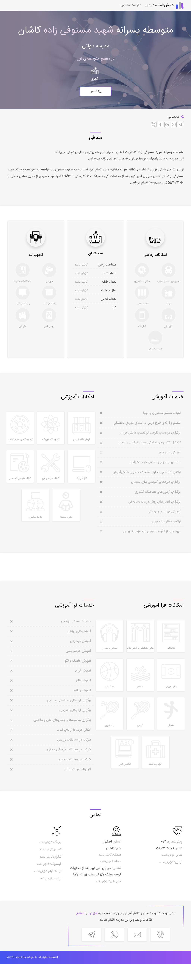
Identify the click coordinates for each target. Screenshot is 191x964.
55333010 (175, 183)
